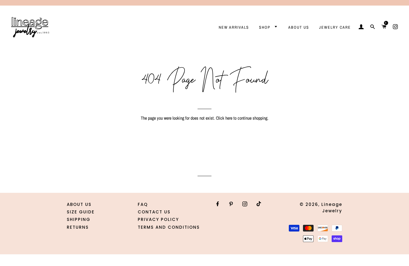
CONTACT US (154, 212)
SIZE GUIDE (81, 212)
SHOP (265, 27)
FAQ (143, 204)
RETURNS (78, 227)
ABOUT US (298, 27)
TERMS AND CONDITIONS (169, 227)
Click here (224, 118)
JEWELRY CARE (335, 27)
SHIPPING (78, 219)
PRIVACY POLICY (158, 219)
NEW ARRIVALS (234, 27)
